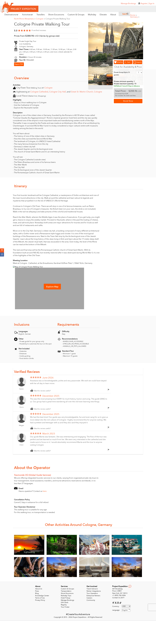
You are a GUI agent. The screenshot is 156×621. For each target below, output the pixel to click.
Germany (134, 17)
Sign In (151, 3)
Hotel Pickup (65, 598)
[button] (2, 250)
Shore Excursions (67, 593)
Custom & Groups (67, 589)
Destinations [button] (10, 14)
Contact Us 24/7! (118, 598)
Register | (144, 3)
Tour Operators (92, 593)
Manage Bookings (67, 600)
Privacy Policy (40, 600)
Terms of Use (40, 598)
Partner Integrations (94, 591)
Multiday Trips (66, 596)
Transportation (66, 591)
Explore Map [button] (52, 286)
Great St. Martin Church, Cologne (86, 91)
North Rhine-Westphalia (24, 19)
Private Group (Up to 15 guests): (122, 73)
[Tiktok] (120, 602)
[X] (116, 602)
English (125, 610)
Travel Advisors (92, 589)
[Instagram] (118, 602)
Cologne (40, 19)
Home (133, 15)
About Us (38, 589)
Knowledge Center (42, 596)
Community (91, 600)
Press (37, 591)
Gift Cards (64, 602)
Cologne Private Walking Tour (57, 19)
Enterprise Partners (93, 596)
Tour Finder (65, 607)
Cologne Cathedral (39, 91)
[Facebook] (113, 602)
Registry (64, 605)
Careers (89, 598)
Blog (37, 593)
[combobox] (126, 610)
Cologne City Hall (57, 91)
